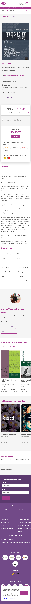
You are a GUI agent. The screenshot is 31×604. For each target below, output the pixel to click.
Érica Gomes (4, 436)
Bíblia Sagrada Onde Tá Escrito (8, 380)
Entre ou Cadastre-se (21, 3)
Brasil (2, 8)
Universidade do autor (24, 519)
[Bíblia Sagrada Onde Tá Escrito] (10, 364)
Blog (2, 516)
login (6, 459)
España (12, 8)
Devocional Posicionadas (9, 434)
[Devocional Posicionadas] (10, 418)
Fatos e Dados (5, 522)
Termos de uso (5, 525)
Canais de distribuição (24, 525)
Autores (3, 513)
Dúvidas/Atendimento (7, 510)
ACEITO (24, 593)
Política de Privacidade (8, 598)
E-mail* (4, 489)
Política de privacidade (24, 510)
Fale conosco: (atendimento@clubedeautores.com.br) (16, 542)
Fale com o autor (10, 332)
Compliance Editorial (23, 513)
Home (4, 16)
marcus (11, 322)
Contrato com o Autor (7, 528)
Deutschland (19, 8)
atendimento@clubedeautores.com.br (11, 282)
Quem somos (4, 519)
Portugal (7, 8)
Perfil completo (9, 327)
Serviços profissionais (24, 516)
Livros (9, 16)
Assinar (6, 498)
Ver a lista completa (8, 346)
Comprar (15, 136)
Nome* (4, 482)
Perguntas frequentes (7, 539)
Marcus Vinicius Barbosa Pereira (14, 75)
